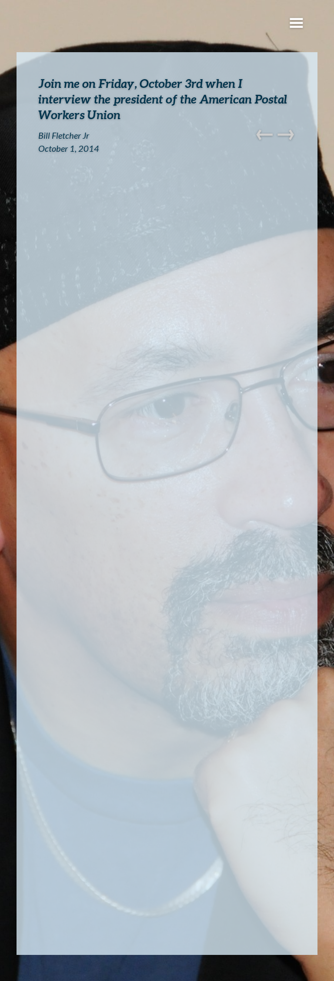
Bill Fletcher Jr (63, 135)
